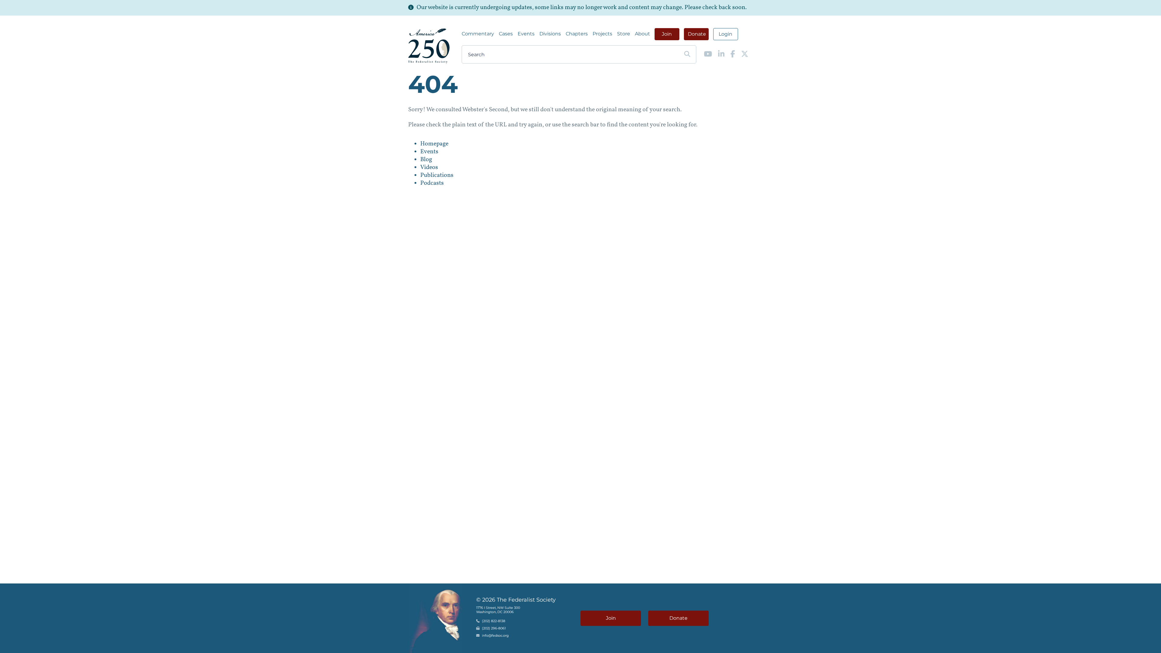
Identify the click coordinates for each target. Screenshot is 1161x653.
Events (526, 34)
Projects (602, 34)
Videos (429, 167)
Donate (697, 34)
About (642, 34)
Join (667, 34)
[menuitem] (478, 33)
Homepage (434, 144)
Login (725, 34)
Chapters (577, 34)
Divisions (550, 34)
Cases (506, 34)
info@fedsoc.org (495, 635)
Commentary (478, 34)
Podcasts (432, 183)
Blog (426, 159)
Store (623, 34)
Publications (437, 175)
